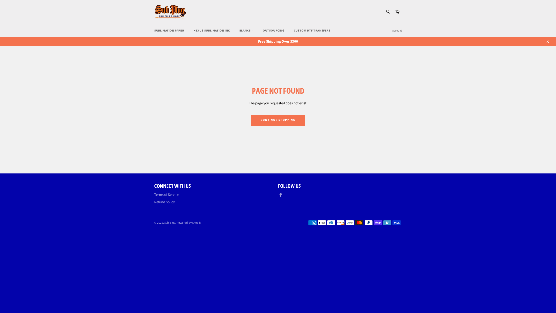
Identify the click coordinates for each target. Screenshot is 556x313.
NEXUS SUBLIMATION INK (212, 30)
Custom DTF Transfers (312, 30)
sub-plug (169, 223)
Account (397, 31)
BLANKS (245, 30)
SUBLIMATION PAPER (169, 30)
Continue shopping (278, 120)
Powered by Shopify (189, 223)
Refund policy (164, 202)
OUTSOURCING (274, 30)
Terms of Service (166, 194)
